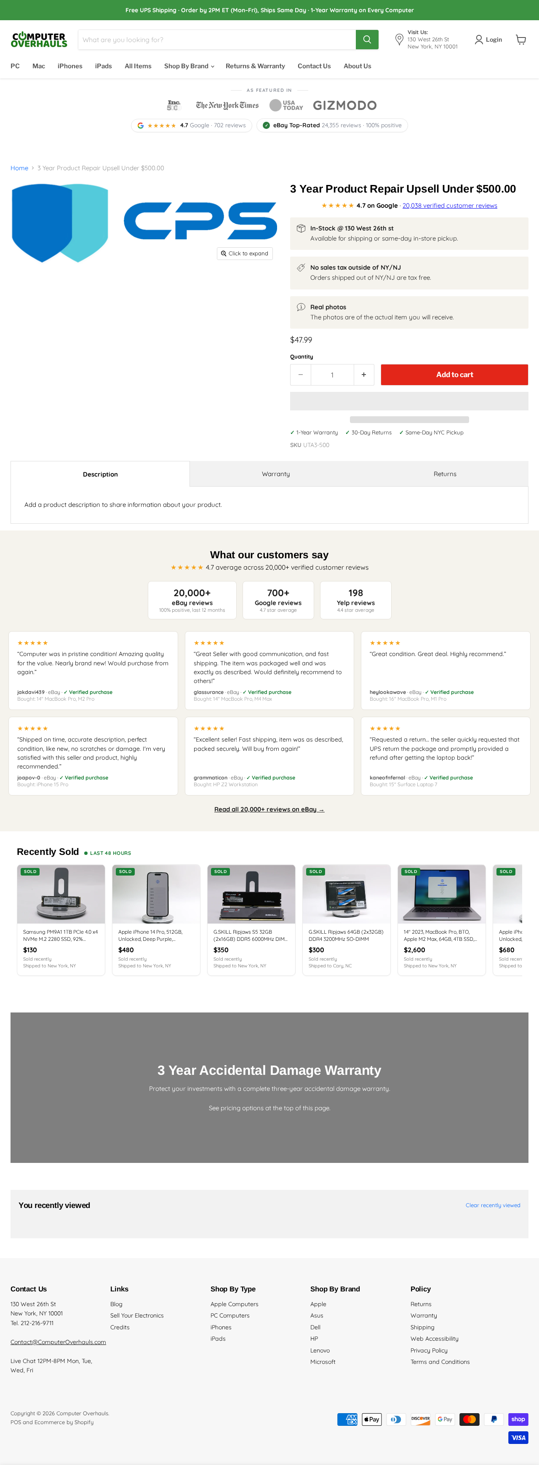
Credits (120, 1327)
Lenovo (320, 1350)
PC (15, 66)
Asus (316, 1315)
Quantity (301, 357)
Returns (445, 474)
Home (19, 167)
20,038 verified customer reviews (450, 205)
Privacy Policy (429, 1350)
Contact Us (314, 66)
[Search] (367, 39)
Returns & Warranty (255, 66)
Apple (318, 1304)
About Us (357, 66)
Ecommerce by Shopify (64, 1422)
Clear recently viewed (493, 1205)
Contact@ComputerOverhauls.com (58, 1342)
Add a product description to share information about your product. (123, 505)
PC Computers (230, 1315)
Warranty (276, 474)
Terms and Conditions (440, 1362)
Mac (38, 66)
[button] (409, 401)
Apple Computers (235, 1304)
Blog (116, 1304)
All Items (138, 66)
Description (100, 474)
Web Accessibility (435, 1338)
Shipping (423, 1327)
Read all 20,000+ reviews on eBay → (269, 809)
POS (16, 1422)
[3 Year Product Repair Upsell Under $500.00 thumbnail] (62, 288)
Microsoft (323, 1362)
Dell (315, 1327)
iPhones (70, 66)
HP (314, 1338)
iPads (103, 66)
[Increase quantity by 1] (364, 375)
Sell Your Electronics (137, 1315)
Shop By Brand (187, 66)
